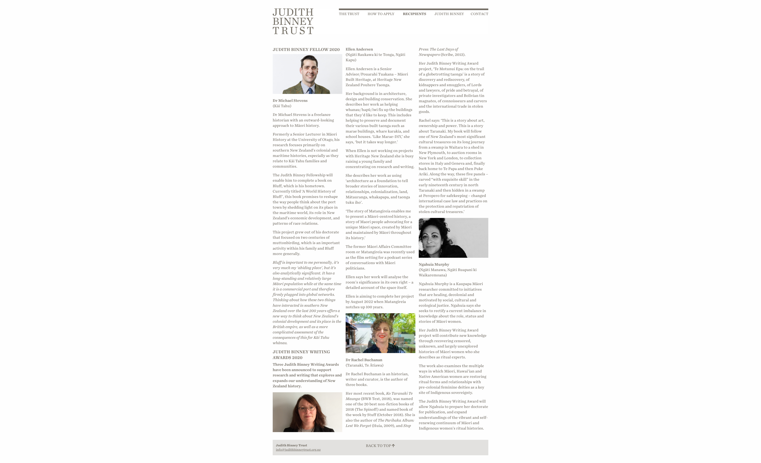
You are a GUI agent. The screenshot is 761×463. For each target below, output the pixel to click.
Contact (479, 14)
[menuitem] (351, 14)
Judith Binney (449, 14)
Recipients (414, 14)
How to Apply (381, 14)
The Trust (349, 14)
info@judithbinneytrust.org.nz (298, 450)
